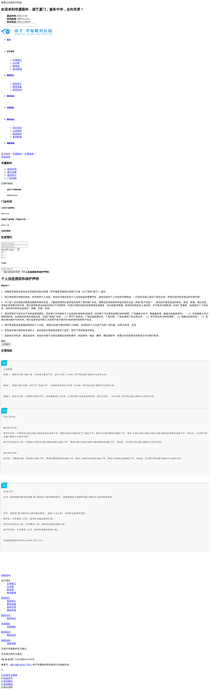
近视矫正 (17, 60)
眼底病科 (17, 134)
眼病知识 (5, 632)
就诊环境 (11, 607)
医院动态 (10, 96)
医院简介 (10, 75)
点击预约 (6, 344)
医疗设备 (12, 172)
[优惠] (1, 672)
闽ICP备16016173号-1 (21, 664)
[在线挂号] (105, 678)
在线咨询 (5, 157)
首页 (9, 40)
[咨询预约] (105, 681)
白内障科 (17, 131)
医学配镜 (17, 137)
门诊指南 (12, 178)
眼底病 (16, 66)
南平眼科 (5, 154)
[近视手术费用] (105, 675)
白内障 (16, 63)
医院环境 (17, 90)
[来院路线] (105, 684)
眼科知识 (10, 119)
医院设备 (17, 86)
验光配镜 (17, 69)
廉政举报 (11, 610)
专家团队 (10, 107)
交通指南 (29, 154)
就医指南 (10, 143)
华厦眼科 (17, 154)
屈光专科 (17, 128)
